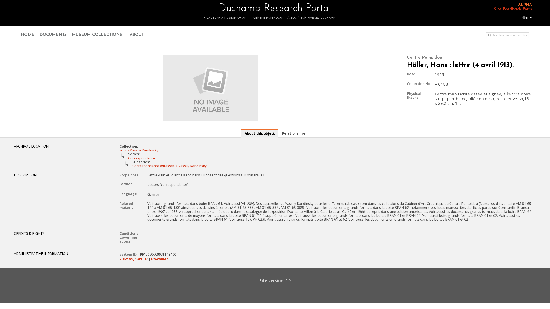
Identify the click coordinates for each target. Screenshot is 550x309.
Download (159, 258)
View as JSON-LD (133, 258)
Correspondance (141, 158)
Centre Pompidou (267, 18)
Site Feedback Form (513, 9)
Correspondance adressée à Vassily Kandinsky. (169, 166)
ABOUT (137, 35)
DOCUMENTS (53, 35)
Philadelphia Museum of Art (225, 18)
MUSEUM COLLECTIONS (97, 35)
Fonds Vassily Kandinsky (138, 150)
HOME (27, 35)
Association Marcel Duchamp (311, 18)
